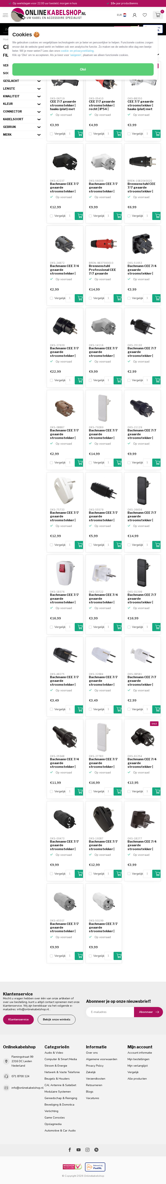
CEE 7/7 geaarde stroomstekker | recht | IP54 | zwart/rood (102, 105)
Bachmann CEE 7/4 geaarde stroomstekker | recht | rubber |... (64, 763)
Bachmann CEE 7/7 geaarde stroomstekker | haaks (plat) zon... (103, 434)
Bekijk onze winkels (56, 1019)
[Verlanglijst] (145, 15)
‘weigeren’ (75, 55)
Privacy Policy (94, 1066)
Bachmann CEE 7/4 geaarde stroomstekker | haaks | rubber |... (142, 763)
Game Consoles (55, 1118)
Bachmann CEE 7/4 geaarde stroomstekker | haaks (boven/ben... (142, 270)
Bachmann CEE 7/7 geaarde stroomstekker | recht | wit (103, 681)
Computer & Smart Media (61, 1059)
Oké (83, 69)
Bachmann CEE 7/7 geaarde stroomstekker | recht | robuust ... (64, 845)
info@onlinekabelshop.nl (33, 1009)
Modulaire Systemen (58, 1092)
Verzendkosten (95, 1079)
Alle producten (137, 1079)
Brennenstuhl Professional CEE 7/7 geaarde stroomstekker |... (103, 270)
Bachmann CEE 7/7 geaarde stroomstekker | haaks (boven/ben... (64, 187)
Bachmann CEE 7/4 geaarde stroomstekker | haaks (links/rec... (64, 270)
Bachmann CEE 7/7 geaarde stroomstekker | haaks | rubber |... (64, 352)
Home (7, 39)
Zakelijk (91, 1072)
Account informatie (140, 1053)
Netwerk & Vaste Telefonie (62, 1072)
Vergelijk (60, 133)
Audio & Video (54, 1053)
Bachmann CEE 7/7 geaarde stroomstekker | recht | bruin (64, 434)
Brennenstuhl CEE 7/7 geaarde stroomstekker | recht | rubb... (141, 187)
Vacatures (92, 1098)
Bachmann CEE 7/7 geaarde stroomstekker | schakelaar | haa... (64, 516)
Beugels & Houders (57, 1079)
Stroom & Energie (56, 1066)
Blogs (89, 1092)
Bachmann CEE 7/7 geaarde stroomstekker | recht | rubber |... (142, 434)
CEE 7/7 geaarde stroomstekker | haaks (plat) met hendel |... (63, 105)
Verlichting (51, 1111)
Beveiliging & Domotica (59, 1105)
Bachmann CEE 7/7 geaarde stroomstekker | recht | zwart (142, 352)
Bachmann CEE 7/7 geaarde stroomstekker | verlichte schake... (64, 598)
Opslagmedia (53, 1124)
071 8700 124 (20, 1076)
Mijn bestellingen (138, 1059)
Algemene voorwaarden (101, 1059)
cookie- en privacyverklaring (77, 50)
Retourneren (94, 1085)
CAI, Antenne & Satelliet (60, 1085)
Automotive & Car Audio (60, 1131)
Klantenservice (18, 1019)
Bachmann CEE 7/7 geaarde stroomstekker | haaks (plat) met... (142, 598)
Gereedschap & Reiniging (61, 1098)
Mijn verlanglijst (138, 1066)
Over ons (92, 1053)
